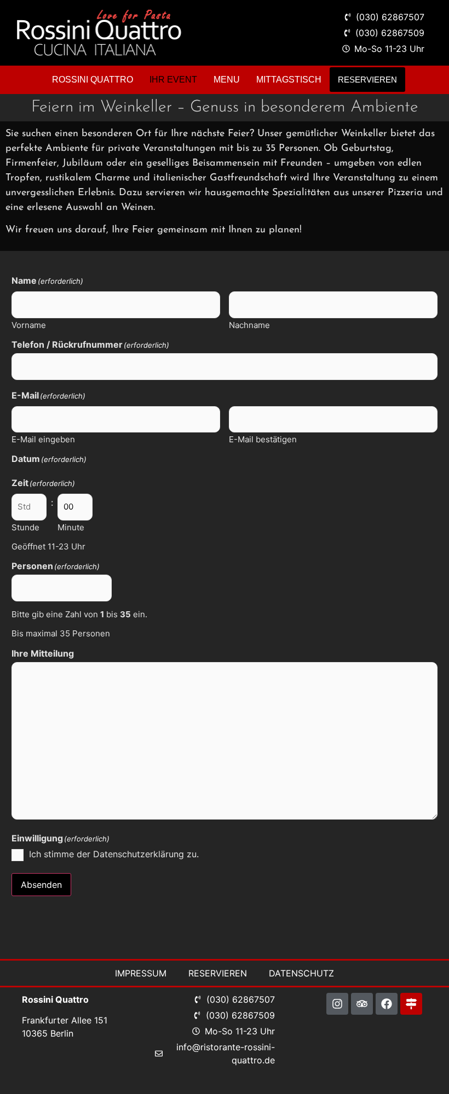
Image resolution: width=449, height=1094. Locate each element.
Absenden (41, 884)
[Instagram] (337, 1004)
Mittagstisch (288, 79)
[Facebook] (387, 1004)
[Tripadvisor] (362, 1004)
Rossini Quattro (92, 79)
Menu (227, 79)
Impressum (140, 973)
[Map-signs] (411, 1004)
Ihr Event (173, 79)
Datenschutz (301, 973)
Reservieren (367, 79)
